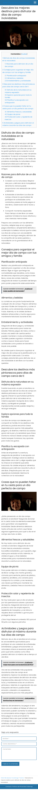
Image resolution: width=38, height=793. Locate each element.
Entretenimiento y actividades (18, 81)
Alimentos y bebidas (14, 78)
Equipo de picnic (12, 114)
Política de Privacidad (19, 786)
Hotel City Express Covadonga (16, 2)
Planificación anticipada (15, 75)
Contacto (8, 786)
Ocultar (24, 54)
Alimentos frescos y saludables (18, 112)
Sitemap (30, 786)
